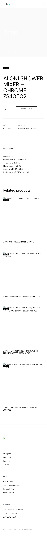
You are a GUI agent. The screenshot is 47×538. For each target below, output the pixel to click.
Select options (26, 271)
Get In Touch (8, 481)
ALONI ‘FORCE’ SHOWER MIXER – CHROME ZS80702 (20, 408)
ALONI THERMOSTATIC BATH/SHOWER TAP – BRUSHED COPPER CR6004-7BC (21, 352)
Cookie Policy (8, 493)
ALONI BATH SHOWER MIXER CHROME (18, 242)
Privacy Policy (8, 489)
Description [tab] (8, 148)
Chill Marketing (25, 529)
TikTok (6, 464)
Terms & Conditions (11, 485)
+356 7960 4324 (10, 513)
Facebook (7, 457)
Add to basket (26, 109)
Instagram (7, 453)
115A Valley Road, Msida (13, 509)
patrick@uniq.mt (9, 517)
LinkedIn (6, 461)
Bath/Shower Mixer (27, 128)
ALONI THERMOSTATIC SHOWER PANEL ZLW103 (22, 296)
